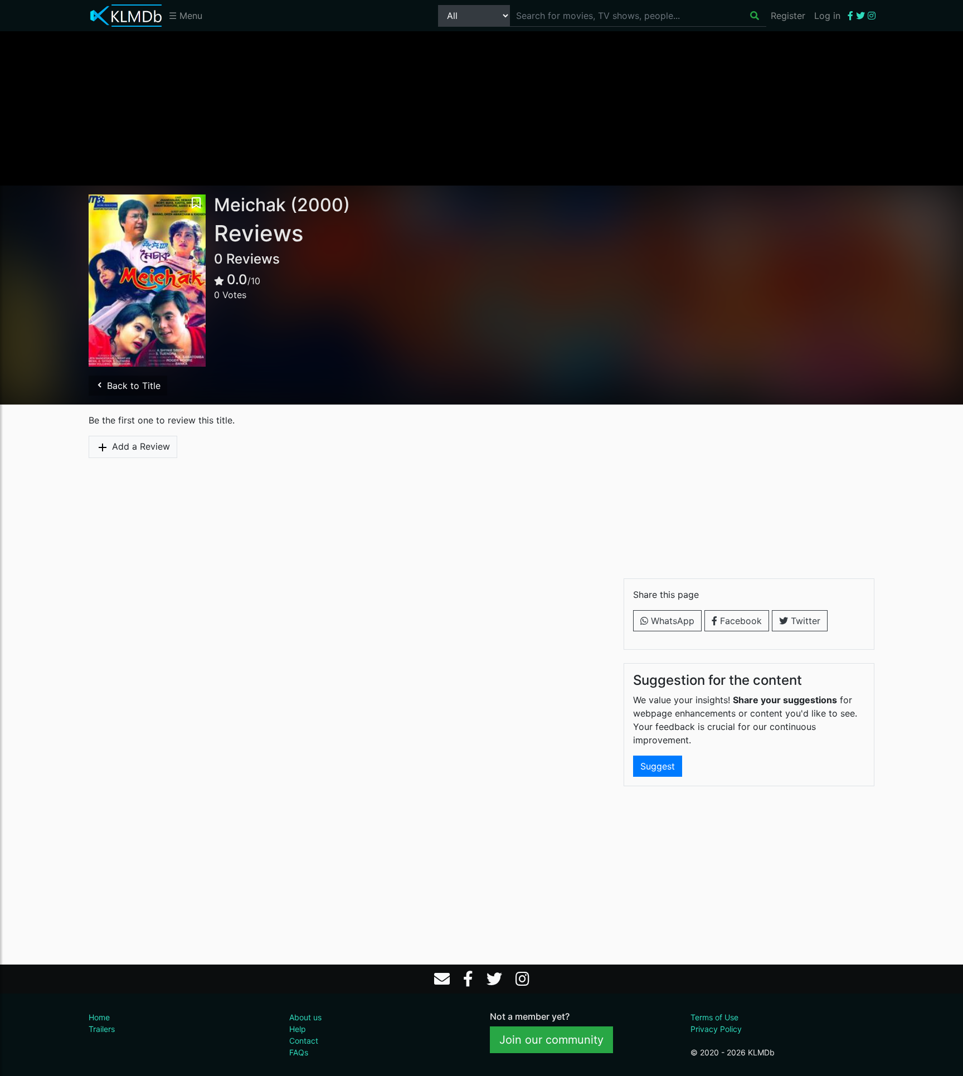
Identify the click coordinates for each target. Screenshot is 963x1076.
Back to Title (132, 385)
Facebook (739, 620)
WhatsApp (671, 620)
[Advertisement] (481, 108)
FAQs (298, 1052)
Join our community (551, 1039)
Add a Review (139, 446)
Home (99, 1017)
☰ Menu (185, 15)
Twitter (804, 620)
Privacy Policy (716, 1029)
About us (305, 1017)
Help (297, 1029)
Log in (827, 15)
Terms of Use (714, 1017)
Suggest (657, 766)
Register (788, 15)
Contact (303, 1040)
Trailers (102, 1029)
